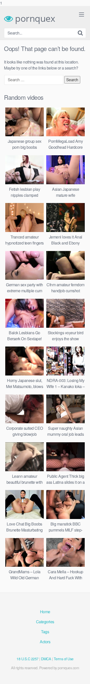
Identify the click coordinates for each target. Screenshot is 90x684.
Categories (45, 621)
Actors (45, 641)
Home (45, 611)
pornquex (34, 18)
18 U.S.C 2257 (27, 658)
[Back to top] (81, 675)
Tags (45, 631)
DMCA (46, 658)
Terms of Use (64, 658)
